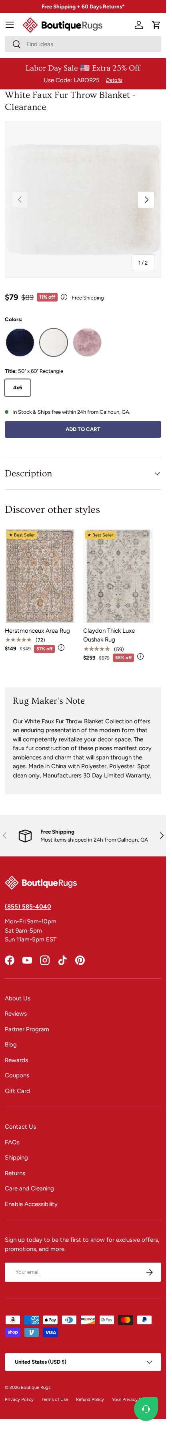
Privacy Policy (19, 1399)
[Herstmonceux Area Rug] (40, 576)
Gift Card (17, 1091)
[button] (156, 25)
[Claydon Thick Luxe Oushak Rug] (118, 576)
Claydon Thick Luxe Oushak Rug (109, 635)
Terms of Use (55, 1399)
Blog (11, 1044)
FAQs (12, 1142)
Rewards (16, 1060)
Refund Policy (90, 1399)
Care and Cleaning (29, 1188)
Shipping (16, 1157)
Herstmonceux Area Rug (37, 630)
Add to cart (83, 429)
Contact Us (20, 1126)
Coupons (17, 1075)
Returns (15, 1173)
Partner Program (27, 1029)
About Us (17, 998)
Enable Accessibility (31, 1204)
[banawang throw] (20, 342)
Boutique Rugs (35, 1387)
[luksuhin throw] (87, 342)
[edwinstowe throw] (53, 342)
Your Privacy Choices (133, 1399)
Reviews (16, 1013)
